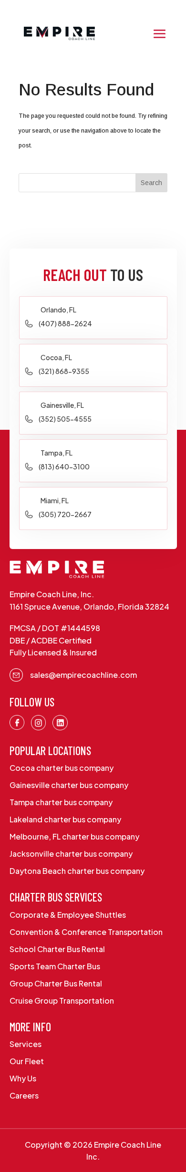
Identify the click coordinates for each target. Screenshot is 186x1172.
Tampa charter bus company (61, 802)
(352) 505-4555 (65, 419)
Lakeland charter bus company (65, 819)
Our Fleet (27, 1061)
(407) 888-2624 (65, 323)
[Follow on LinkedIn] (60, 722)
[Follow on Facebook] (17, 722)
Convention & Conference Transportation (86, 932)
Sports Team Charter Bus (55, 966)
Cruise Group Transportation (62, 1001)
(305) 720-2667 (65, 514)
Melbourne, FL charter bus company (74, 836)
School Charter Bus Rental (57, 949)
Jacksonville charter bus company (71, 854)
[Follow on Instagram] (38, 722)
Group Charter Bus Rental (56, 983)
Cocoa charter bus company (62, 768)
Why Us (23, 1078)
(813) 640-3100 (64, 466)
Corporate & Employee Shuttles (68, 915)
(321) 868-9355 (64, 371)
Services (25, 1044)
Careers (24, 1095)
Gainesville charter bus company (69, 785)
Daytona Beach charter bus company (77, 871)
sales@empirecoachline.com (83, 675)
